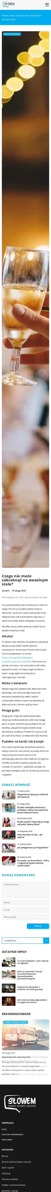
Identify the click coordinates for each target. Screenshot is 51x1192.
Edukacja (6, 1173)
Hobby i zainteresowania (14, 1185)
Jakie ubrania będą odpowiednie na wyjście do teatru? (32, 1001)
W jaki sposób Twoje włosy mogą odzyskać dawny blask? (33, 823)
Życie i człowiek (12, 34)
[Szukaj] (46, 940)
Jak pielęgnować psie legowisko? (32, 847)
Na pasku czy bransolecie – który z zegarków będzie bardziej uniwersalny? (33, 863)
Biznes (5, 1156)
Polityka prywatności (12, 1134)
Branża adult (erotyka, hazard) (16, 1162)
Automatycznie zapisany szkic (16, 1057)
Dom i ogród (8, 1167)
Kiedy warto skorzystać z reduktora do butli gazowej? (30, 988)
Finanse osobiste (10, 1179)
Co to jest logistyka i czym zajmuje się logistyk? (33, 962)
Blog (4, 1129)
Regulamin (7, 1139)
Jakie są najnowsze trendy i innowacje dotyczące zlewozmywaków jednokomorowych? (29, 975)
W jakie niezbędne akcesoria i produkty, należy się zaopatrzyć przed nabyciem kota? (32, 810)
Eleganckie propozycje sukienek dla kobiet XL (32, 795)
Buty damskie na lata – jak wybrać (29, 836)
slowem (5, 591)
